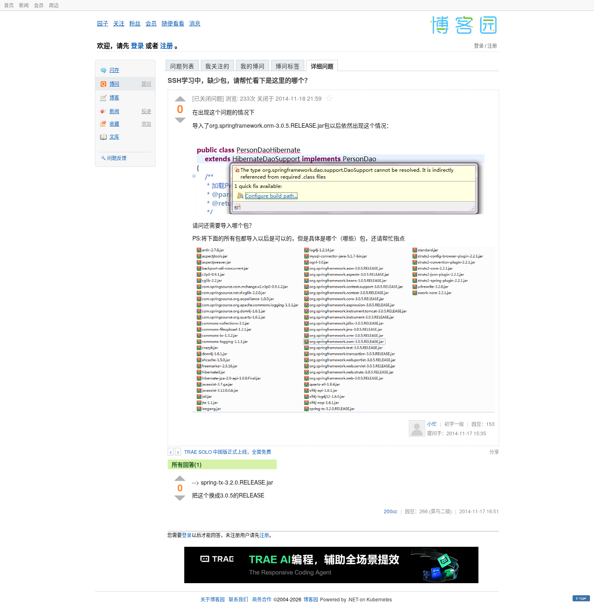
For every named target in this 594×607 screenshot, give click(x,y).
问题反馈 (116, 157)
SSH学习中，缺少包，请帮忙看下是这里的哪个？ (239, 80)
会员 (39, 5)
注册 (166, 45)
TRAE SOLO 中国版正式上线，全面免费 (227, 451)
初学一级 (454, 423)
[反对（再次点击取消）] (180, 120)
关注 (118, 23)
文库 (114, 136)
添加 (146, 123)
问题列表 (182, 66)
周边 (54, 5)
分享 (494, 451)
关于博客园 (212, 599)
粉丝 (135, 23)
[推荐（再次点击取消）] (180, 99)
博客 (114, 97)
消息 (194, 23)
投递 (146, 110)
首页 (9, 5)
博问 (114, 83)
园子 (102, 23)
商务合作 (262, 599)
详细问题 (322, 66)
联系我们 (238, 599)
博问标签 (288, 66)
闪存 (114, 69)
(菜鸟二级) (440, 511)
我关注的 (217, 66)
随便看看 (173, 23)
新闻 (24, 5)
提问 (146, 83)
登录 (137, 45)
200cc (390, 511)
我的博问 (252, 66)
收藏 (114, 123)
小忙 (432, 423)
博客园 (310, 599)
